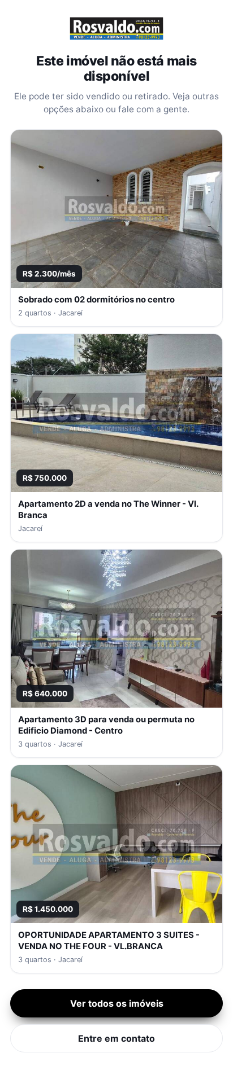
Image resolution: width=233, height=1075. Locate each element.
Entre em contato (116, 1038)
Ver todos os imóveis (116, 1003)
